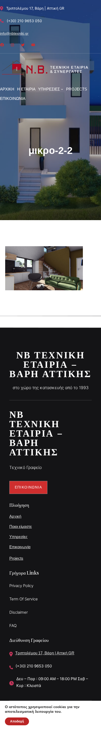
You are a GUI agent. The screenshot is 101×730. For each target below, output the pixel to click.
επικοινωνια (28, 487)
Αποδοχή (17, 721)
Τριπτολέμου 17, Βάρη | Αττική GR (44, 653)
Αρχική (15, 516)
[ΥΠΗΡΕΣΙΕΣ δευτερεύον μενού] (62, 89)
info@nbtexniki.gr (14, 33)
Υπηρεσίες (18, 536)
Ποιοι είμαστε (20, 526)
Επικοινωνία (20, 547)
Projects (16, 558)
